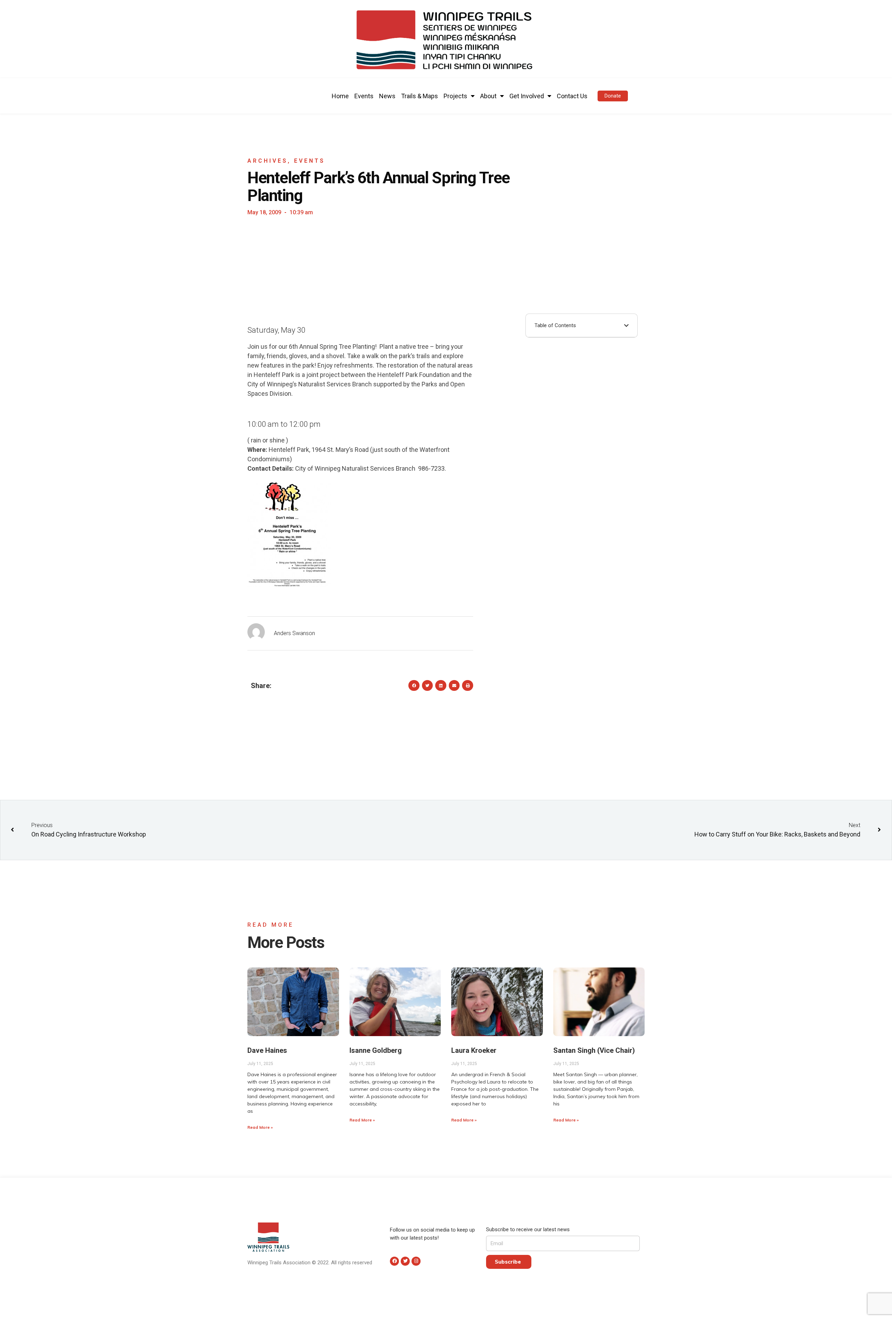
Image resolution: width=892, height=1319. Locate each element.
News (387, 96)
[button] (613, 96)
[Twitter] (405, 1261)
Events (364, 96)
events (309, 160)
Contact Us (572, 96)
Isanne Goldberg (375, 1050)
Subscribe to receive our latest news (528, 1229)
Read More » (260, 1127)
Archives (267, 160)
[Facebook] (394, 1261)
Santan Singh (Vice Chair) (594, 1050)
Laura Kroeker (474, 1050)
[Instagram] (416, 1261)
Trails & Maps (419, 96)
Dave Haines (267, 1050)
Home (340, 96)
